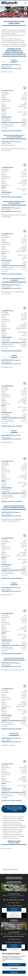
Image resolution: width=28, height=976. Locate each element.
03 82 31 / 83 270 (15, 939)
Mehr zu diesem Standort (15, 905)
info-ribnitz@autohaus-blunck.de (15, 900)
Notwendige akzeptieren (14, 964)
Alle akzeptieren (14, 972)
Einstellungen (14, 968)
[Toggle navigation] (25, 3)
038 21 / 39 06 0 (15, 902)
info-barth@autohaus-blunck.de (15, 936)
